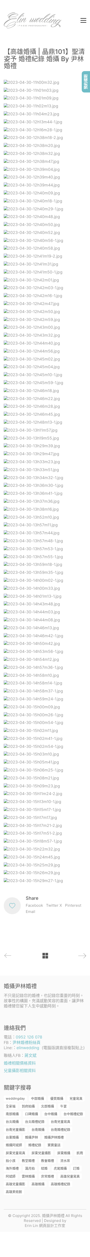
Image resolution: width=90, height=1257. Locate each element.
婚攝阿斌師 (14, 1145)
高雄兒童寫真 (70, 1176)
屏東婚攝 (63, 1153)
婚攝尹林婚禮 (54, 1137)
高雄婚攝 (38, 1184)
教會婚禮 (47, 1161)
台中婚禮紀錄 (73, 1114)
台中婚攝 (50, 1114)
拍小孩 (11, 1161)
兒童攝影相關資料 (20, 1070)
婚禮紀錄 (34, 1145)
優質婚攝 (56, 1098)
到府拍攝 (28, 1106)
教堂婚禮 (28, 1161)
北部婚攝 (47, 1106)
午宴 (63, 1106)
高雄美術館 (14, 1192)
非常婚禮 (47, 1176)
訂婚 (76, 1168)
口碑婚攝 (31, 1114)
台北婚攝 (12, 1121)
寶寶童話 (54, 1145)
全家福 (11, 1106)
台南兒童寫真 (60, 1121)
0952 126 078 (29, 1036)
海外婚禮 (12, 1168)
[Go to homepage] (33, 20)
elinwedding (27, 1047)
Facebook (34, 905)
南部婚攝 (12, 1114)
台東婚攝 (12, 1137)
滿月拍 (30, 1168)
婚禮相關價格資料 (20, 1063)
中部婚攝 (37, 1098)
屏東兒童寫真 (15, 1153)
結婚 (44, 1168)
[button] (83, 20)
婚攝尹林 (31, 1137)
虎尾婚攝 (60, 1168)
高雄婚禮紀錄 (60, 1184)
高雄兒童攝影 (15, 1184)
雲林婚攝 (28, 1176)
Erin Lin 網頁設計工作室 (45, 1225)
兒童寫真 (76, 1098)
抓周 (79, 1153)
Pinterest (73, 905)
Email (30, 911)
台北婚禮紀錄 (34, 1121)
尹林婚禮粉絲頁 (26, 1042)
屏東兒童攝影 (41, 1153)
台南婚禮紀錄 (60, 1129)
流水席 (65, 1161)
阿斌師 (11, 1176)
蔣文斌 (30, 1055)
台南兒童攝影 (15, 1129)
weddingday (15, 1098)
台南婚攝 (38, 1129)
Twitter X (54, 905)
